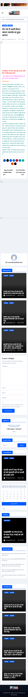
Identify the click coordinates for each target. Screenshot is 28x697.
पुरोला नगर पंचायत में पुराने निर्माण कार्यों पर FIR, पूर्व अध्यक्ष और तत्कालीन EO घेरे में (13, 676)
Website (4, 397)
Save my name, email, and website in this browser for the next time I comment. (12, 405)
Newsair (21, 692)
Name (4, 387)
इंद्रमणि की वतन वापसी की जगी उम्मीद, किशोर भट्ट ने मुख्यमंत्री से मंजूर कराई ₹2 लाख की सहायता (13, 346)
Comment (5, 366)
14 (17, 493)
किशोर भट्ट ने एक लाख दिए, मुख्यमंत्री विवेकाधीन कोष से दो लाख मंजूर (13, 319)
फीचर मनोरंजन (7, 520)
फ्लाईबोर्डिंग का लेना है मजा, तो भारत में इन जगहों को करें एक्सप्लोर (13, 534)
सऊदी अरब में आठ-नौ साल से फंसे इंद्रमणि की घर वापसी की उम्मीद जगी (13, 292)
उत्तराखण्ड (10, 25)
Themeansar (14, 694)
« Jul (3, 508)
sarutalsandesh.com (11, 39)
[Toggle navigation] (2, 13)
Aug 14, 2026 (20, 295)
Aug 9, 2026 (20, 350)
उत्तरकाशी (4, 25)
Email (4, 392)
